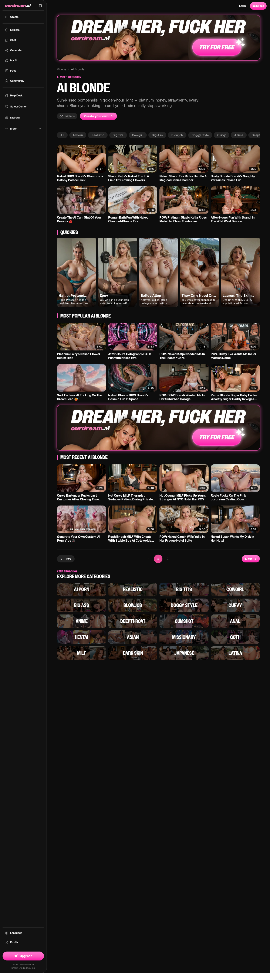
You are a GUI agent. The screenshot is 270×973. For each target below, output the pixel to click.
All (62, 135)
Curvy (221, 135)
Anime (238, 135)
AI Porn (78, 135)
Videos (61, 69)
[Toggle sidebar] (40, 6)
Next (250, 559)
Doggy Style (200, 135)
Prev (65, 559)
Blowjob (177, 135)
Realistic (97, 135)
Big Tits (118, 135)
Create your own (98, 116)
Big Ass (157, 135)
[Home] (18, 5)
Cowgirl (137, 135)
